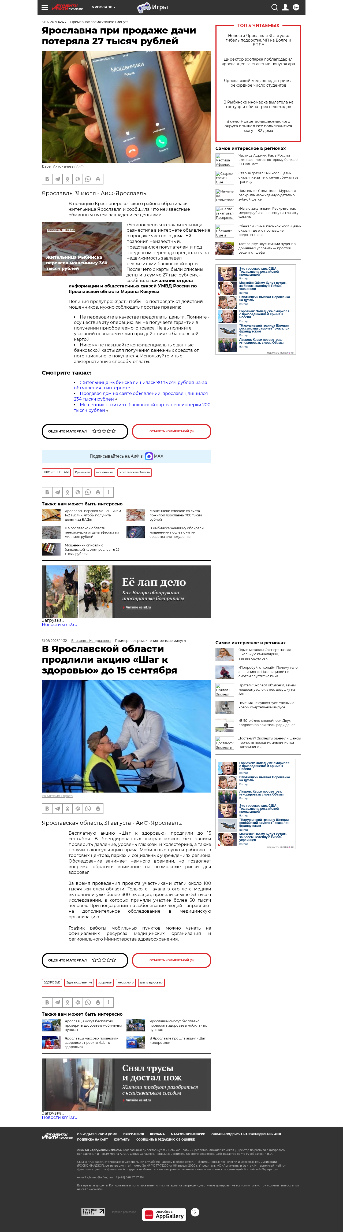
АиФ (80, 166)
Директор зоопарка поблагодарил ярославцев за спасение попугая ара (258, 61)
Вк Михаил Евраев (57, 796)
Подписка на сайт (92, 1139)
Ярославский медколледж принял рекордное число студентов (258, 83)
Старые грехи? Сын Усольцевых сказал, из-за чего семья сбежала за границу (268, 177)
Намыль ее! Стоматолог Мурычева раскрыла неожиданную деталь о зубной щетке (267, 195)
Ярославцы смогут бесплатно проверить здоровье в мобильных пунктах (178, 1025)
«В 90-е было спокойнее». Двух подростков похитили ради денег (266, 723)
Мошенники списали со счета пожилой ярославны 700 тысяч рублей (176, 515)
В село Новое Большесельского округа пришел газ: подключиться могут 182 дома (258, 126)
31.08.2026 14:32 (54, 641)
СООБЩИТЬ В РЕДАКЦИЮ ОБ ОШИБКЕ (165, 1139)
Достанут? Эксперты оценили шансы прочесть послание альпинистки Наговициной (269, 742)
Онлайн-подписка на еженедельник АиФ (246, 1134)
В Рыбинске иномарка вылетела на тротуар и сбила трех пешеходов (258, 104)
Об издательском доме (97, 1134)
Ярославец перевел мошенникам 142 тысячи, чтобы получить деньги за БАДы (93, 515)
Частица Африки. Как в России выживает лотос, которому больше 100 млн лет (267, 159)
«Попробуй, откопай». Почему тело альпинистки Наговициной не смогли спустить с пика (268, 671)
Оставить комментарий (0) (172, 431)
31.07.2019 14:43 (54, 22)
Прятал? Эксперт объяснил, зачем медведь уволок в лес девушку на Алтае (267, 689)
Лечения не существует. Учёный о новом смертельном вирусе (266, 705)
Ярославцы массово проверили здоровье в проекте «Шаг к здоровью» (91, 1042)
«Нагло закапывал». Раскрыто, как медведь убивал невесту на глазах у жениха (268, 212)
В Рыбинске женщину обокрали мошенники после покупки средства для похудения (177, 532)
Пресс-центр (133, 1134)
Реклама (157, 1134)
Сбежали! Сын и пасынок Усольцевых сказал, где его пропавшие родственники (269, 230)
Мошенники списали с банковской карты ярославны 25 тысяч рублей (92, 549)
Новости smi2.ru (59, 624)
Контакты (122, 1139)
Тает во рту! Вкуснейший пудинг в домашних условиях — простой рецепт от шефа (267, 248)
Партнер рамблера (123, 1211)
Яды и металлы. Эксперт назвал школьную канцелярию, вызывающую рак (264, 654)
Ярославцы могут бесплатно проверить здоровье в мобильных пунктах (93, 1025)
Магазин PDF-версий (188, 1134)
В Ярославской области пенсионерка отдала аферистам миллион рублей (92, 532)
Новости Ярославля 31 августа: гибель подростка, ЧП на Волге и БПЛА (258, 40)
